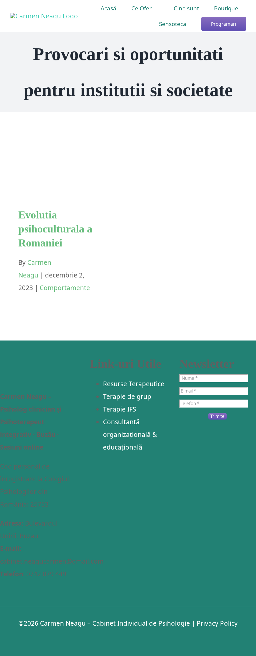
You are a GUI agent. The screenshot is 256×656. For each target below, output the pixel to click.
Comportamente (62, 185)
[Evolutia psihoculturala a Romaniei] (62, 163)
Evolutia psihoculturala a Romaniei (55, 228)
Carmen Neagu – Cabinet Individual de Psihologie (115, 623)
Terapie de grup (127, 396)
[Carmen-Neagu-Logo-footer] (34, 363)
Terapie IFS (119, 409)
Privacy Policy (217, 623)
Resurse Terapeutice (133, 384)
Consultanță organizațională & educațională (130, 435)
